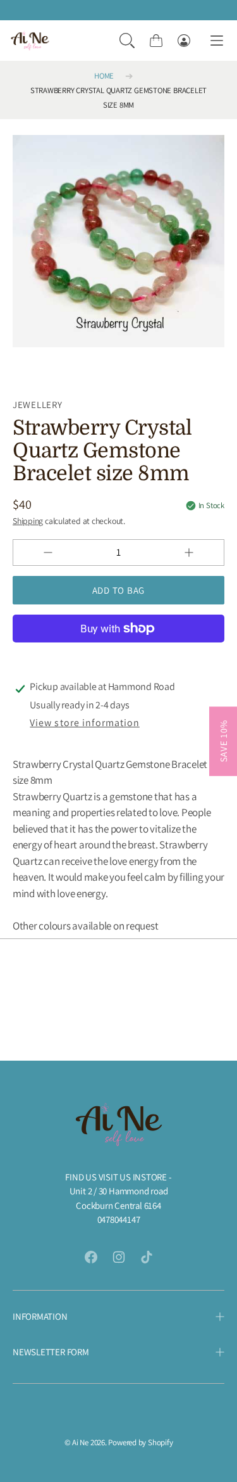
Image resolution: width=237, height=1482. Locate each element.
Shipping (28, 521)
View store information (84, 722)
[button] (127, 40)
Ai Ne (80, 1442)
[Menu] (217, 40)
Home (104, 75)
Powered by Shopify (140, 1442)
